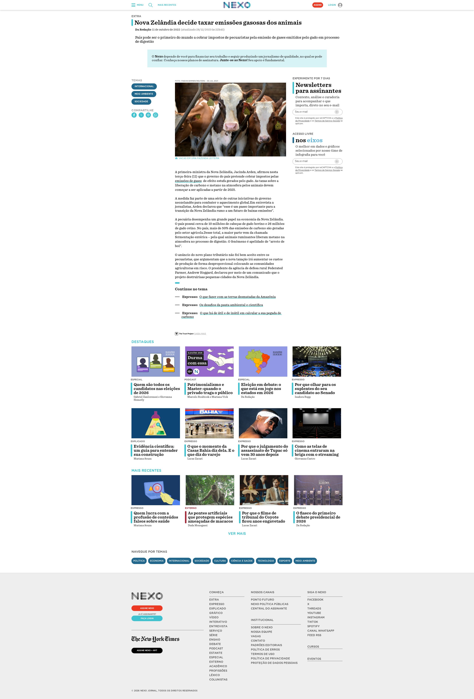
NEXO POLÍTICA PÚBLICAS (269, 604)
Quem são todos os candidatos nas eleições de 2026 (157, 389)
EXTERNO (216, 661)
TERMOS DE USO (262, 654)
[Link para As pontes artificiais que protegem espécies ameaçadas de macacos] (210, 490)
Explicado (138, 441)
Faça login (147, 618)
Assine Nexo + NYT (147, 650)
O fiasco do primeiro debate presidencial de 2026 (318, 517)
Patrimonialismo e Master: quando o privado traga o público (210, 389)
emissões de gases (188, 181)
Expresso (298, 379)
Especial (136, 379)
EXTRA (214, 599)
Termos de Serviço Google (327, 120)
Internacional (144, 86)
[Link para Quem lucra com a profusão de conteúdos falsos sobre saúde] (155, 490)
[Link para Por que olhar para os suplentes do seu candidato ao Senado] (317, 361)
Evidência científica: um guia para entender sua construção (156, 450)
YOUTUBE (314, 613)
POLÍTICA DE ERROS (265, 649)
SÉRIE (213, 635)
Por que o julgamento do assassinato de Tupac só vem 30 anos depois (264, 450)
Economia (157, 560)
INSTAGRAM (316, 617)
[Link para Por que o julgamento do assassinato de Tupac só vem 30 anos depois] (263, 423)
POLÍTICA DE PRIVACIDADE (270, 658)
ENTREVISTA (218, 626)
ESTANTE (215, 652)
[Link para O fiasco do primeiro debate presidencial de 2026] (318, 490)
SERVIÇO (215, 630)
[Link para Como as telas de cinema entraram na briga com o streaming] (317, 423)
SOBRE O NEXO (262, 627)
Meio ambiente (305, 560)
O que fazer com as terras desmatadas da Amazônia (237, 297)
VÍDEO (213, 617)
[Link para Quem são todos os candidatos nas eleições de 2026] (155, 361)
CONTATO (258, 640)
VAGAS (256, 636)
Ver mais (237, 534)
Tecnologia (266, 560)
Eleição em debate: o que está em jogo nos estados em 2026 (261, 389)
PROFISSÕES (218, 670)
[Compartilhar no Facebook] (134, 115)
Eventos (314, 658)
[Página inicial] (237, 5)
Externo (191, 508)
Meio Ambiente (144, 94)
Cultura (220, 560)
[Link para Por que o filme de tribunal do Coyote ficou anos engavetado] (264, 490)
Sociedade (141, 101)
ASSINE (318, 5)
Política (139, 560)
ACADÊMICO (218, 666)
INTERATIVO (218, 621)
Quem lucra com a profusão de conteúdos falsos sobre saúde (156, 517)
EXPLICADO (217, 608)
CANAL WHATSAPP (320, 630)
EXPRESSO (216, 604)
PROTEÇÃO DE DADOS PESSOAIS (274, 662)
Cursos (313, 646)
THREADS (314, 608)
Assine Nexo (147, 608)
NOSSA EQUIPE (261, 631)
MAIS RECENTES (167, 5)
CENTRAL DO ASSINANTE (269, 608)
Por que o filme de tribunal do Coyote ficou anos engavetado (263, 517)
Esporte (284, 560)
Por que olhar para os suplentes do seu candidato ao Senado (315, 389)
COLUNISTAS (218, 679)
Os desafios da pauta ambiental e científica (231, 305)
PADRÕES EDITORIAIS (266, 645)
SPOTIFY (313, 626)
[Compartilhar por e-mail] (148, 115)
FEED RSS (314, 635)
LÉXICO (214, 675)
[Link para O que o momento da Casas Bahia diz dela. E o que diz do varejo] (209, 423)
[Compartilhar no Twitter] (141, 115)
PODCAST (216, 648)
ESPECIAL (216, 657)
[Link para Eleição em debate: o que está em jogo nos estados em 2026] (263, 361)
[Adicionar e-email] (337, 112)
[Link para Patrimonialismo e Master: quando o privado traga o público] (209, 361)
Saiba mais (200, 333)
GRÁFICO (216, 613)
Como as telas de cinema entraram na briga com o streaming (317, 450)
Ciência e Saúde (242, 560)
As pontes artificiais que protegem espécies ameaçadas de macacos (210, 517)
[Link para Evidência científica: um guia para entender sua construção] (155, 423)
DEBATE (215, 644)
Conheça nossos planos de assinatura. (191, 60)
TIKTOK (312, 621)
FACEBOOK (315, 599)
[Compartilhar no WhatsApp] (155, 115)
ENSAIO (214, 639)
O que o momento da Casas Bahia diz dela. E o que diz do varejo (210, 450)
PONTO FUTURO (262, 599)
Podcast (190, 379)
